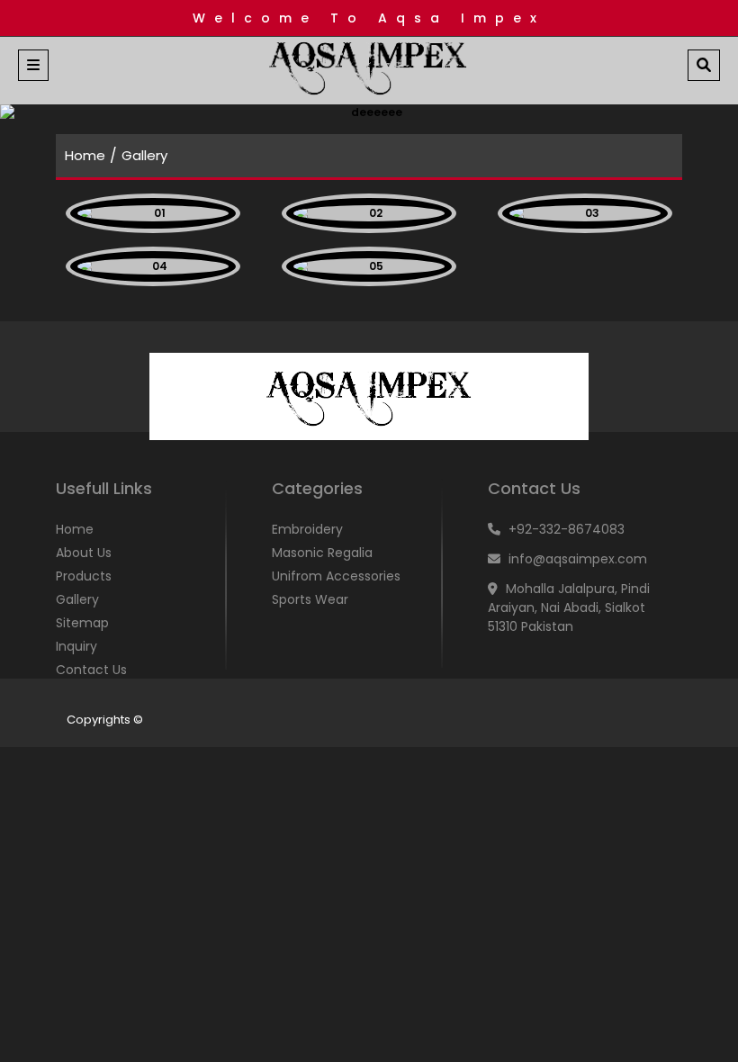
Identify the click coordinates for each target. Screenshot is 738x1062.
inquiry (76, 646)
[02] (369, 213)
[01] (153, 213)
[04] (153, 266)
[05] (369, 266)
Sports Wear (310, 599)
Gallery (144, 155)
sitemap (82, 623)
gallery (77, 599)
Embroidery (307, 529)
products (84, 576)
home (85, 155)
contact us (91, 670)
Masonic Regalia (322, 553)
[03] (585, 213)
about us (84, 553)
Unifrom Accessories (336, 576)
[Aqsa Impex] (368, 68)
